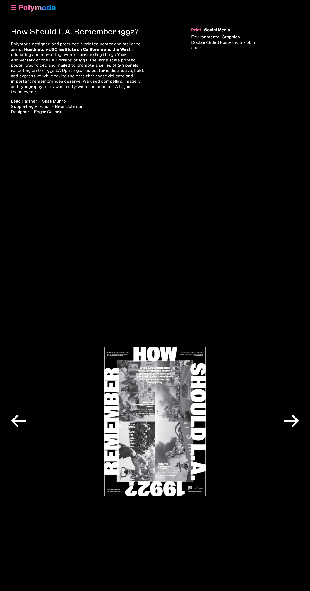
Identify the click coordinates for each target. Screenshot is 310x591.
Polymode (37, 7)
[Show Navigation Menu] (13, 7)
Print (196, 30)
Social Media (217, 30)
